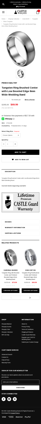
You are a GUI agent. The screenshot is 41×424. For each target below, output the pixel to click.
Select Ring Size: (10, 131)
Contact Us (5, 357)
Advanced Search (7, 354)
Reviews (8, 222)
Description (10, 171)
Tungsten (35, 19)
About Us (24, 324)
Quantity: (5, 140)
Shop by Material (6, 324)
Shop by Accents (6, 326)
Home (3, 19)
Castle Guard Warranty (28, 335)
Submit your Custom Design (30, 342)
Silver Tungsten (8, 21)
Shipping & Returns (13, 233)
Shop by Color (6, 329)
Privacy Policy (26, 326)
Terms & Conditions (27, 329)
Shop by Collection (13, 19)
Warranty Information (15, 227)
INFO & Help (5, 335)
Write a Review (30, 99)
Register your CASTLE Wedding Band (28, 338)
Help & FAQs (5, 360)
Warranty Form (6, 362)
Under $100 (25, 19)
